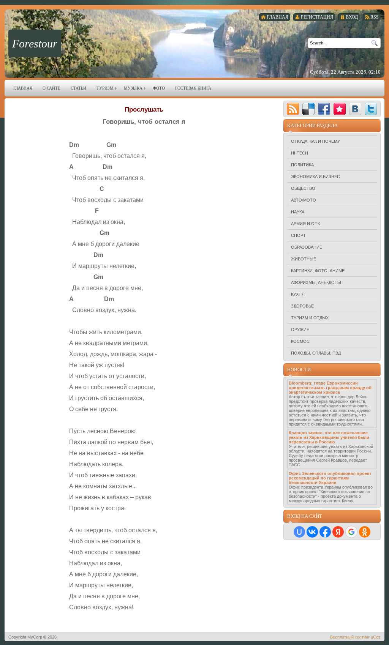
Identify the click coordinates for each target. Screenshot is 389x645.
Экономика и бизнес (315, 176)
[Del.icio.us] (308, 109)
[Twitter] (371, 109)
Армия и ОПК (305, 223)
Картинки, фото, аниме (318, 270)
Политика (302, 164)
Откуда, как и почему (315, 141)
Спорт (298, 235)
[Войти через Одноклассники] (364, 532)
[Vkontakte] (355, 109)
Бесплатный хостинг (350, 637)
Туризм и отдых (310, 317)
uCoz (376, 637)
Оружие (300, 329)
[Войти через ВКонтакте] (312, 532)
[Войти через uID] (299, 532)
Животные (303, 259)
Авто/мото (303, 200)
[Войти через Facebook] (325, 532)
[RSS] (293, 109)
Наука (297, 212)
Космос (300, 341)
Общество (303, 188)
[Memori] (340, 109)
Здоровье (302, 306)
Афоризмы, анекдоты (316, 282)
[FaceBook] (324, 109)
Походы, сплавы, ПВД (316, 353)
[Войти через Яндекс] (338, 532)
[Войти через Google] (351, 532)
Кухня (298, 294)
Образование (306, 247)
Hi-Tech (299, 153)
